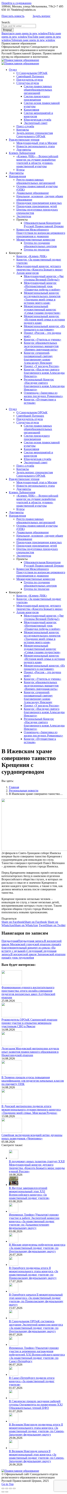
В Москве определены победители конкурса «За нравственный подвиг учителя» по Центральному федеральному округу (37, 1248)
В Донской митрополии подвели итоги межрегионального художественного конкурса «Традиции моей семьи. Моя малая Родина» (31, 1109)
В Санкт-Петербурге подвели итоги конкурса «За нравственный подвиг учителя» (32, 1381)
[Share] (6, 1488)
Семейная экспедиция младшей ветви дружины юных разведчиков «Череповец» (31, 1137)
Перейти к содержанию (16, 3)
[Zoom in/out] (14, 1488)
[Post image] (11, 984)
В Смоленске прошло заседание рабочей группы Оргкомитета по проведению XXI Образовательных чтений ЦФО (36, 1404)
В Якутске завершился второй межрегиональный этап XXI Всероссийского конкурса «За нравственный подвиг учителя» (29, 1193)
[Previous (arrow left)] (2, 1491)
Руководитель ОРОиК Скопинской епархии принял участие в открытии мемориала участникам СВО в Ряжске (29, 1023)
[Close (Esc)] (2, 1488)
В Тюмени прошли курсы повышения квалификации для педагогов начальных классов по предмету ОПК (32, 1081)
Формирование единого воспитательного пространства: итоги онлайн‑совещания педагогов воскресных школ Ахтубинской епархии (28, 992)
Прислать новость (12, 16)
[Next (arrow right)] (6, 1491)
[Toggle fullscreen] (10, 1488)
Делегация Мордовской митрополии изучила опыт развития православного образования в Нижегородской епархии (30, 1052)
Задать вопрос (41, 16)
